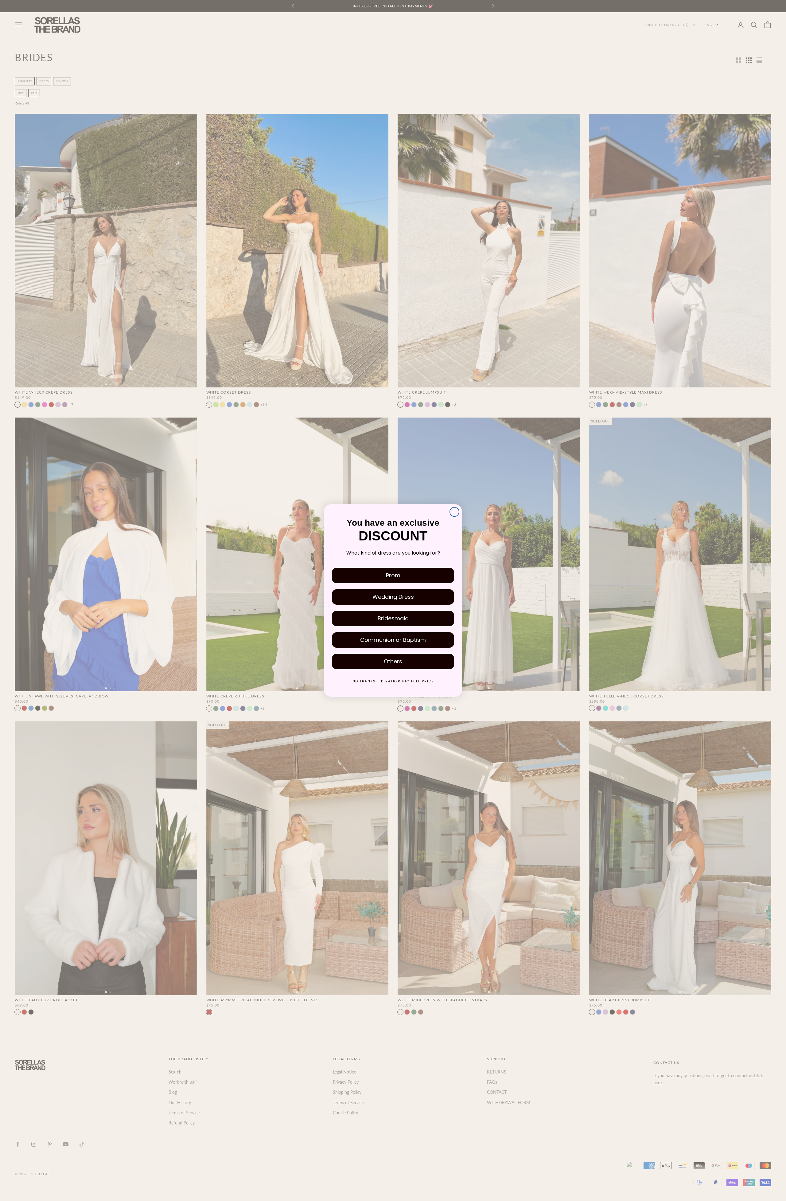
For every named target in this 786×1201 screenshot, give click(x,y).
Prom (393, 575)
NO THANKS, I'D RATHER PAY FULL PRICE (393, 681)
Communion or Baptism (393, 640)
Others (393, 661)
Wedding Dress (393, 597)
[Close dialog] (454, 511)
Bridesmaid (393, 618)
